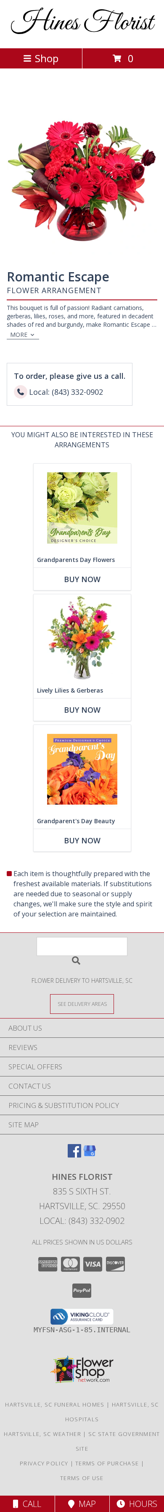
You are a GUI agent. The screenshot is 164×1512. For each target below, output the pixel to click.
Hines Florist (82, 23)
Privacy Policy (44, 1463)
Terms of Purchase (107, 1463)
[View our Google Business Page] (89, 1155)
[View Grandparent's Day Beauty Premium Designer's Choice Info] (82, 769)
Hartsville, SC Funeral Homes (54, 1404)
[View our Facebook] (74, 1155)
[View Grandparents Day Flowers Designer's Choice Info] (82, 508)
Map (85, 1503)
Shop (46, 58)
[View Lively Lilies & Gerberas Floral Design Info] (82, 638)
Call (30, 1503)
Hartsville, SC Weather (42, 1434)
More (18, 335)
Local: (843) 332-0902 (82, 1220)
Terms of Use (82, 1478)
